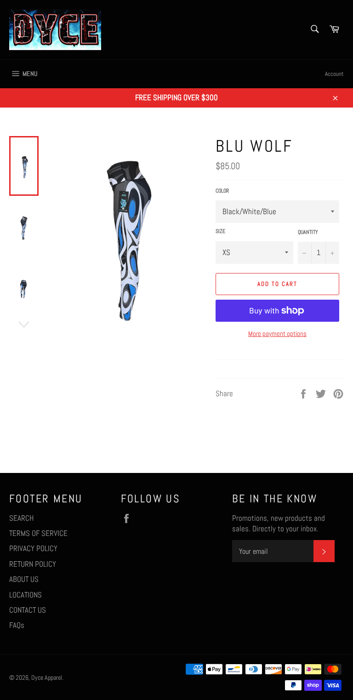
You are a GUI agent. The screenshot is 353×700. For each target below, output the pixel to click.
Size (220, 231)
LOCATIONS (25, 595)
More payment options (277, 333)
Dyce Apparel (46, 678)
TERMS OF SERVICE (38, 533)
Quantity (308, 232)
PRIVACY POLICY (33, 548)
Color (222, 190)
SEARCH (21, 518)
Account (334, 74)
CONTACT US (27, 610)
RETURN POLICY (32, 564)
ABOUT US (24, 579)
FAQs (16, 625)
